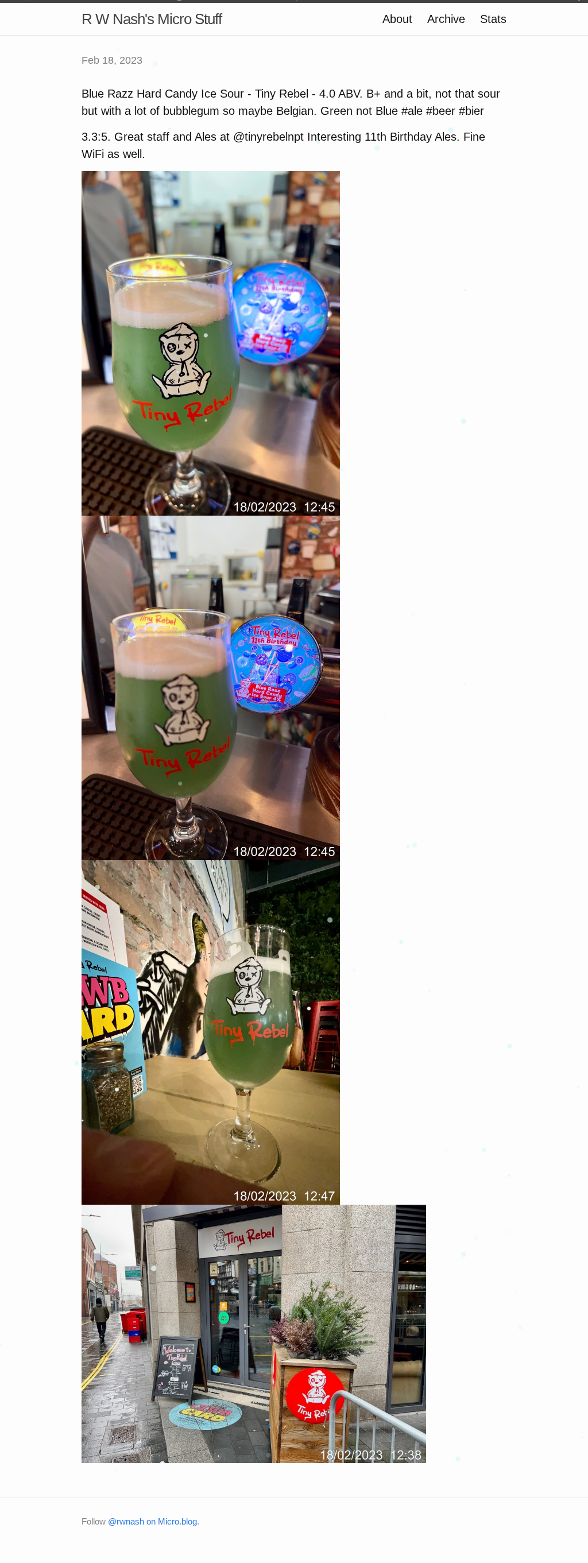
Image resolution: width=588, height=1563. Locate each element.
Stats (493, 19)
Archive (446, 19)
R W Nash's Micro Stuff (152, 19)
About (397, 19)
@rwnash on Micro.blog (152, 1521)
